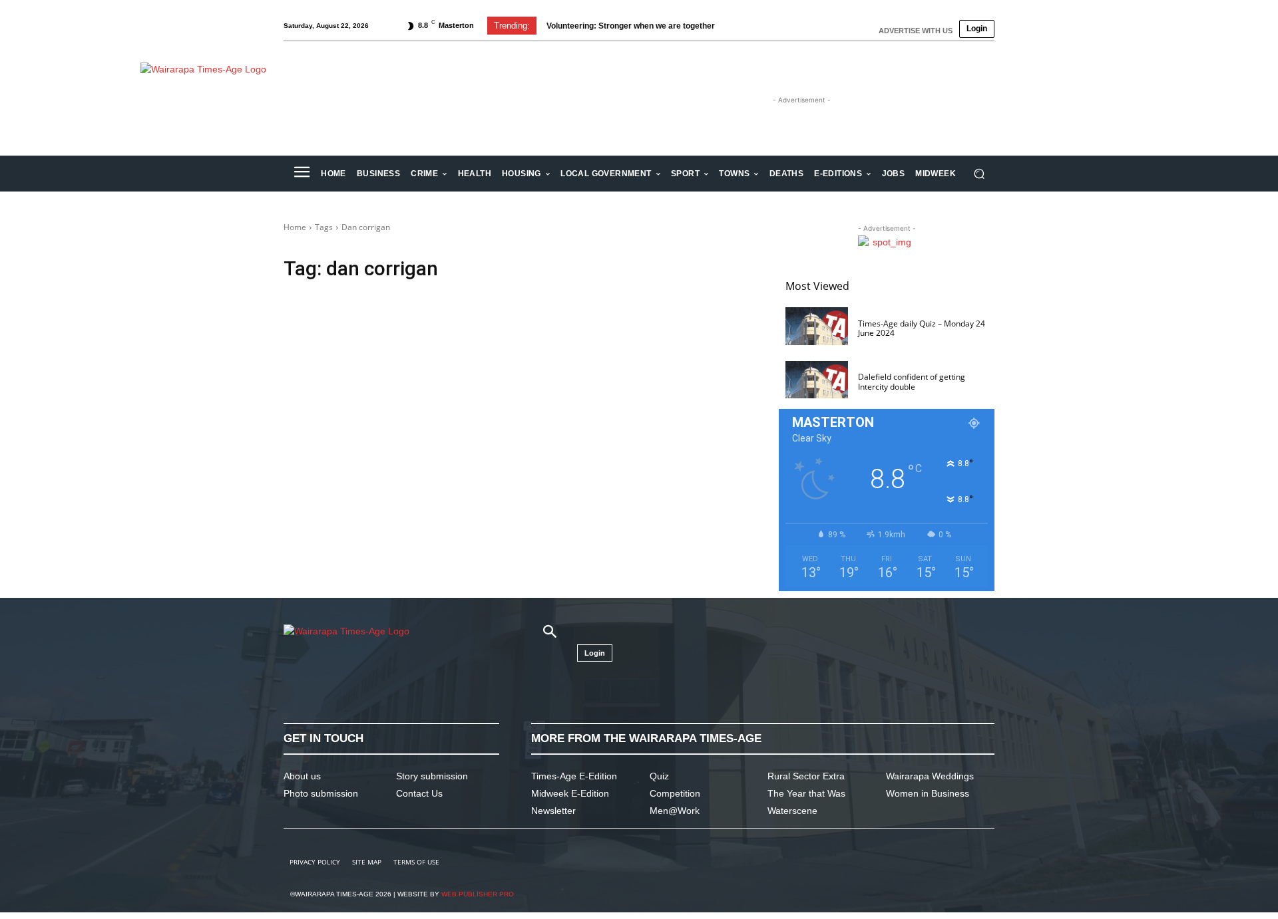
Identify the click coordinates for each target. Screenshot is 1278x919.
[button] (978, 174)
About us (302, 776)
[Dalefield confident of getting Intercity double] (816, 380)
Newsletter (553, 810)
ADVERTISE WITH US (916, 31)
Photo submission (321, 793)
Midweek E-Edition (570, 793)
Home (295, 227)
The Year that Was (806, 793)
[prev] (740, 25)
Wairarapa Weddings (930, 776)
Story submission (432, 776)
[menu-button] (302, 174)
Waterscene (792, 810)
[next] (761, 25)
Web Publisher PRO (477, 894)
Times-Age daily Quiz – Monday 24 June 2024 (921, 328)
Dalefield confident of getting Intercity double (911, 381)
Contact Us (419, 793)
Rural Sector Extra (806, 776)
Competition (675, 793)
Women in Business (927, 793)
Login (976, 28)
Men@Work (675, 810)
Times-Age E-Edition (574, 776)
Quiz (659, 776)
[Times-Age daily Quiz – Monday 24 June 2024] (816, 326)
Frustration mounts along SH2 (603, 26)
